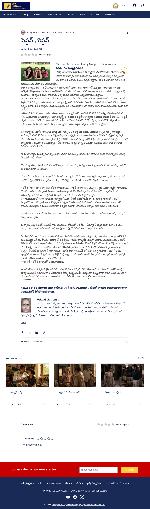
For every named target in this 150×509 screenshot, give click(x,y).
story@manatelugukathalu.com (92, 491)
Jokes (82, 14)
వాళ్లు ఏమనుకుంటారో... (69, 392)
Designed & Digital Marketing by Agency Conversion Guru (78, 504)
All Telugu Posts (10, 14)
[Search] (124, 5)
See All (141, 358)
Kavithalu (95, 14)
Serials (71, 14)
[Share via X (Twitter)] (29, 332)
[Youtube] (68, 497)
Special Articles (55, 14)
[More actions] (127, 32)
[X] (82, 497)
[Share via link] (43, 332)
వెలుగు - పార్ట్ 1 (113, 392)
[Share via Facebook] (22, 332)
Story (25, 14)
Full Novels (110, 14)
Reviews (38, 14)
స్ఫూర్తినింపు (16, 392)
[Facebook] (75, 497)
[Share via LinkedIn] (36, 332)
